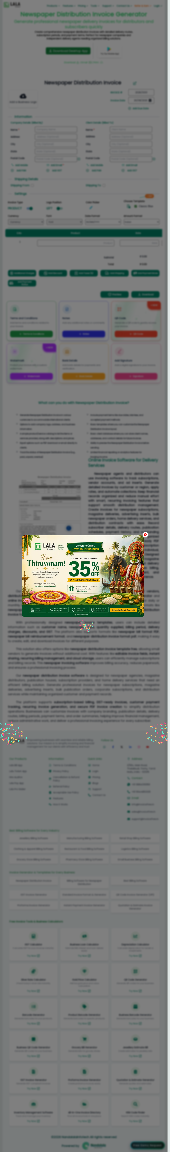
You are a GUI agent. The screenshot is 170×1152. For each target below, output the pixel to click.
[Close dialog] (145, 534)
